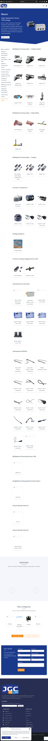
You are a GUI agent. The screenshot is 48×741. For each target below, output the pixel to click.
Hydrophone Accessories (4, 79)
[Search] (36, 1)
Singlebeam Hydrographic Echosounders (4, 90)
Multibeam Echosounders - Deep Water (6, 59)
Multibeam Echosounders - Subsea (4, 65)
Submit (21, 670)
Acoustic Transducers (6, 69)
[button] (29, 729)
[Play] (12, 590)
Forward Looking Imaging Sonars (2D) (5, 75)
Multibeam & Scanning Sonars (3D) (6, 85)
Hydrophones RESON (6, 82)
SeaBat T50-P (30, 83)
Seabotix (29, 624)
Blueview (38, 624)
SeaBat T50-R (42, 83)
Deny (16, 737)
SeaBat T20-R (42, 65)
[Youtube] (46, 1)
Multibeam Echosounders (19, 626)
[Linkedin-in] (42, 1)
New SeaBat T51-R (18, 65)
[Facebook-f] (40, 1)
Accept (6, 737)
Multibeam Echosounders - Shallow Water (4, 53)
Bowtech (10, 624)
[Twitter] (44, 1)
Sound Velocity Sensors (4, 95)
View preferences (25, 737)
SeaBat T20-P (30, 65)
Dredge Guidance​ (5, 71)
